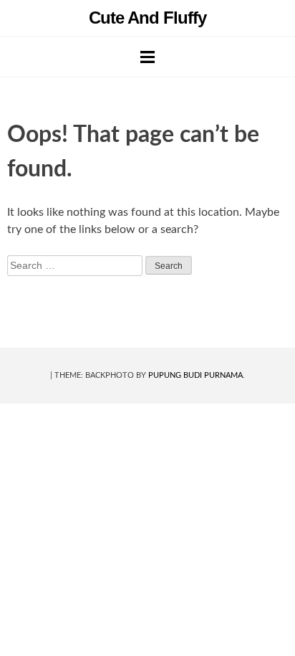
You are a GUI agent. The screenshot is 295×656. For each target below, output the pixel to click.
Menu (147, 57)
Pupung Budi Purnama (195, 375)
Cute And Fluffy (147, 17)
